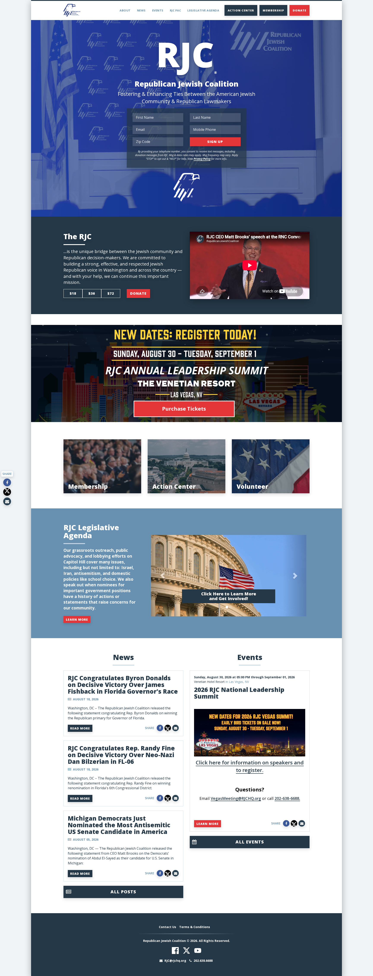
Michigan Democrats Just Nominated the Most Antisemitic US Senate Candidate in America (119, 825)
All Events (249, 842)
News (141, 10)
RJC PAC (175, 10)
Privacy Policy (202, 159)
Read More (80, 728)
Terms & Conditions (194, 927)
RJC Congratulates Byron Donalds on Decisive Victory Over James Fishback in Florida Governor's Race (123, 684)
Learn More (77, 619)
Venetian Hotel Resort (209, 682)
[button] (162, 575)
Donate (299, 10)
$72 (110, 293)
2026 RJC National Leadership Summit (239, 692)
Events (157, 10)
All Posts (123, 892)
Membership (273, 10)
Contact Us (167, 927)
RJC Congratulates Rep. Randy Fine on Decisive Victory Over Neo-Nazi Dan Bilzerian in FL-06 (121, 755)
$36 (92, 293)
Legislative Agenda (203, 10)
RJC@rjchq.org (175, 961)
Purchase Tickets (184, 408)
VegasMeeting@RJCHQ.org (236, 798)
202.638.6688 (203, 961)
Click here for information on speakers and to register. (250, 766)
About (125, 10)
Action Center (241, 10)
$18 (73, 293)
